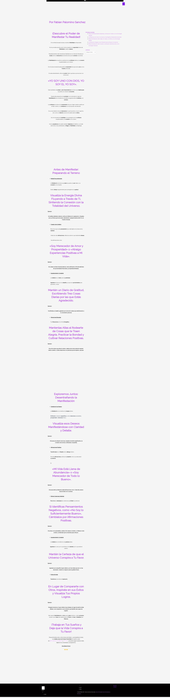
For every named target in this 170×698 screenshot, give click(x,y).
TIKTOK (65, 640)
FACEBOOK (59, 640)
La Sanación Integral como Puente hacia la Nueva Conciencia (103, 42)
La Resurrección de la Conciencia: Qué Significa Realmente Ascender (105, 37)
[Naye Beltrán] (53, 4)
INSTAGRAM (53, 640)
